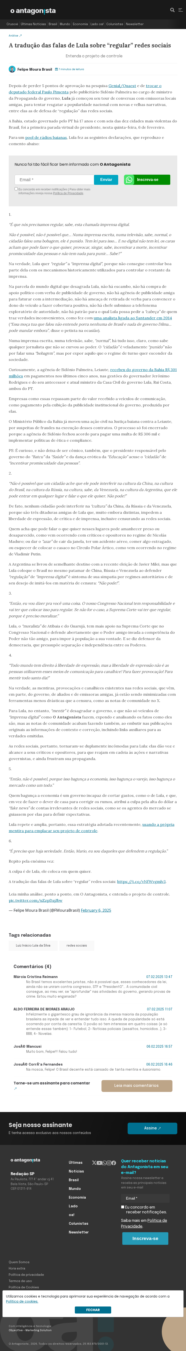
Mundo (65, 24)
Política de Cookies (24, 1287)
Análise (13, 35)
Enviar (106, 180)
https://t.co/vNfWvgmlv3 (141, 881)
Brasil (53, 24)
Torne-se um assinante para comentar (52, 1083)
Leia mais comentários (136, 1086)
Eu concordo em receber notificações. (145, 1209)
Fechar (93, 1309)
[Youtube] (99, 1162)
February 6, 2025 (96, 910)
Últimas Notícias (33, 24)
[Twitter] (94, 1162)
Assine (150, 1128)
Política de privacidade (26, 1274)
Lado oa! (97, 24)
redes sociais (77, 945)
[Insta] (109, 1162)
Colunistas (114, 24)
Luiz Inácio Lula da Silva (33, 945)
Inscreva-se (147, 180)
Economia (80, 24)
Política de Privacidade (68, 193)
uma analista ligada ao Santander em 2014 (133, 317)
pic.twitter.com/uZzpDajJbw (35, 900)
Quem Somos (19, 1262)
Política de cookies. (22, 1301)
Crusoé (12, 24)
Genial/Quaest (122, 85)
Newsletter (135, 24)
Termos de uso (20, 1281)
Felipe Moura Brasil (34, 69)
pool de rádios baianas (46, 137)
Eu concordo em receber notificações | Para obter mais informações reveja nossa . (54, 191)
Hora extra (17, 1268)
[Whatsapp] (104, 1162)
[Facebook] (113, 1162)
